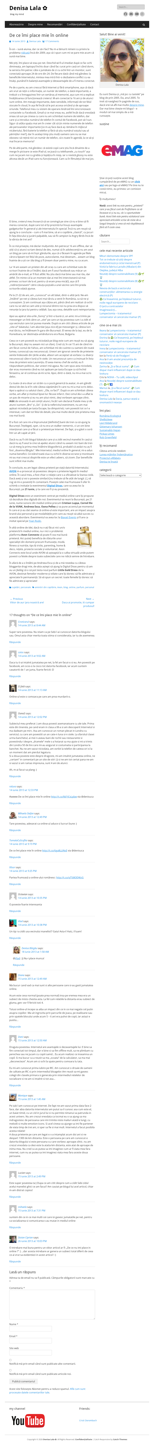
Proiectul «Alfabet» (110, 458)
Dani (20, 1036)
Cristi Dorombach (88, 1420)
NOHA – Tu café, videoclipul (122, 377)
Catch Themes (120, 1439)
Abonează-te (16, 24)
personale (26, 587)
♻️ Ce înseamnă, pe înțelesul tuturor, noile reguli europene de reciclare (121, 341)
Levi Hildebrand (108, 423)
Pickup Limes (107, 433)
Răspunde (15, 642)
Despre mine (35, 24)
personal (89, 587)
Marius (103, 388)
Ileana (103, 330)
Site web (14, 1348)
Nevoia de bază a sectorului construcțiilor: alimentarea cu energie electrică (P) (121, 292)
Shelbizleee (106, 419)
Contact (94, 24)
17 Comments (52, 41)
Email (13, 1336)
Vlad (20, 921)
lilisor (12, 867)
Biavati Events (68, 517)
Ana (102, 359)
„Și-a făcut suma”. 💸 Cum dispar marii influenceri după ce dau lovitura (120, 370)
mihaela (22, 1207)
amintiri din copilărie (45, 587)
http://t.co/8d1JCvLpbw (64, 796)
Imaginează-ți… (108, 309)
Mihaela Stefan (26, 813)
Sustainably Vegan (110, 430)
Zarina (103, 366)
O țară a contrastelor (111, 306)
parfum (80, 587)
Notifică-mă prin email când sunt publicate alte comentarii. (42, 1363)
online (72, 587)
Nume (13, 1324)
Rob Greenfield (108, 437)
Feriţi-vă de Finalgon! (118, 355)
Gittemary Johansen (111, 426)
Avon (59, 587)
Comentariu (17, 1288)
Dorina (103, 337)
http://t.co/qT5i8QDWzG (70, 877)
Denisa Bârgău (29, 948)
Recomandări (54, 24)
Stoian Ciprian (25, 1237)
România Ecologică (110, 415)
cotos (21, 652)
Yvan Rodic (35, 521)
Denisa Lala (35, 41)
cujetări (16, 587)
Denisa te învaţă (109, 461)
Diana (21, 975)
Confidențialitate (76, 24)
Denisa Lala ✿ (28, 8)
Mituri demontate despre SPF (116, 256)
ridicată (25, 52)
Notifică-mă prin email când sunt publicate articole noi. (40, 1374)
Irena (102, 348)
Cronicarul (23, 621)
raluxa (12, 786)
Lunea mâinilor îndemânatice (116, 454)
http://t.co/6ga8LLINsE (54, 850)
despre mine (136, 105)
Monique (22, 1095)
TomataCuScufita (18, 840)
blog (65, 587)
